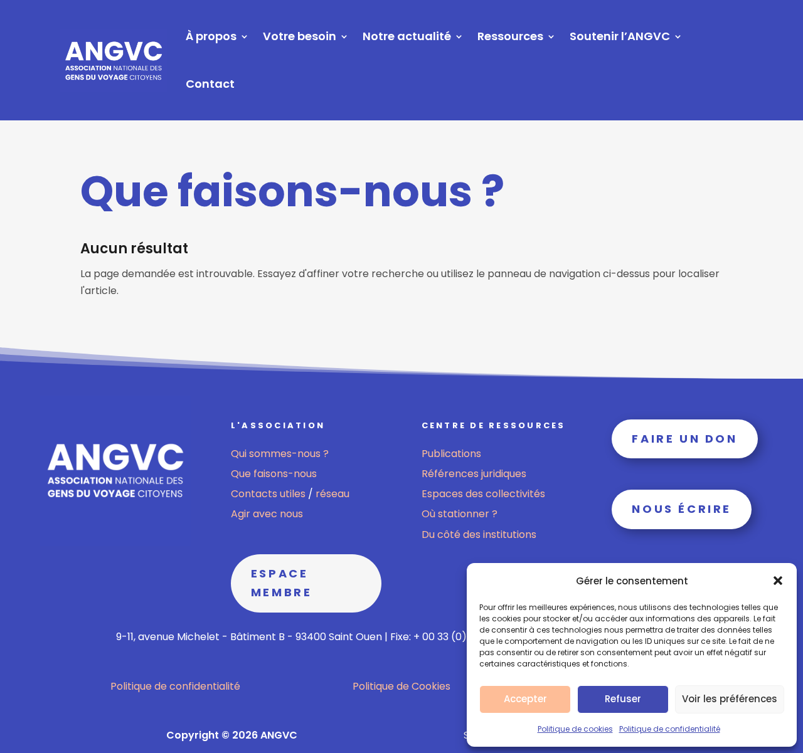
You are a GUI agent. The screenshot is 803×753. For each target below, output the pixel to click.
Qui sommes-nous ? (280, 453)
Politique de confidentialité (669, 729)
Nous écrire (681, 509)
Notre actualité (407, 36)
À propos (211, 36)
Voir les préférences (729, 698)
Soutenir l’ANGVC (620, 36)
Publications (451, 453)
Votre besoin (299, 36)
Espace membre (281, 583)
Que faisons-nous (274, 473)
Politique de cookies (575, 729)
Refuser (623, 698)
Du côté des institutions (479, 534)
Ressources (510, 36)
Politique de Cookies (401, 686)
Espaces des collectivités (483, 494)
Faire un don (684, 438)
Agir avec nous (267, 514)
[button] (778, 580)
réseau (332, 494)
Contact (210, 84)
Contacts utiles (269, 494)
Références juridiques (474, 473)
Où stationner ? (459, 514)
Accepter (525, 698)
